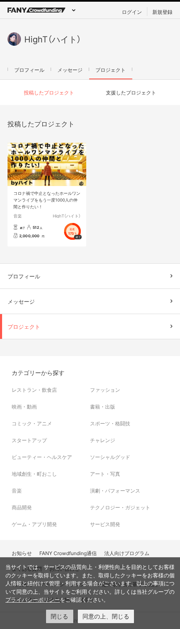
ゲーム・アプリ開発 (34, 524)
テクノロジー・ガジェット (120, 507)
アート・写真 (105, 473)
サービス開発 (105, 524)
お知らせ (22, 553)
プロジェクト (110, 69)
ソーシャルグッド (110, 457)
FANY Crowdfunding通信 (68, 553)
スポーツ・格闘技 (110, 423)
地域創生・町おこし (34, 473)
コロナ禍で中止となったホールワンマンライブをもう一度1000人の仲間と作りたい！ (46, 200)
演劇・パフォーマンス (115, 490)
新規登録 (162, 12)
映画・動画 (24, 406)
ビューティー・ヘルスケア (42, 457)
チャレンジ (102, 440)
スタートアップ (29, 440)
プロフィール (29, 69)
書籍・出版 (102, 406)
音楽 (17, 215)
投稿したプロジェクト (49, 92)
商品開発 (22, 507)
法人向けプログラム (126, 553)
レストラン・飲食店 (34, 389)
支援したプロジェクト (131, 92)
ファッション (105, 389)
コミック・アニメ (32, 423)
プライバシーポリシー (32, 599)
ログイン (132, 12)
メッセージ (69, 69)
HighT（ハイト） (67, 215)
